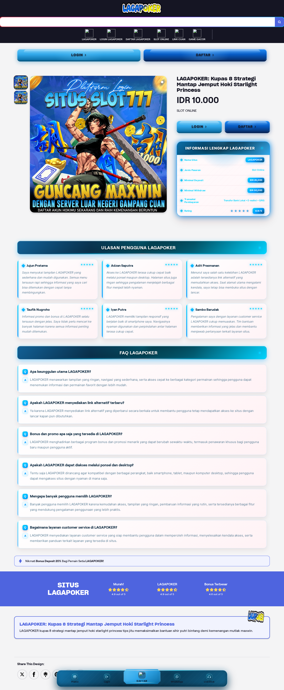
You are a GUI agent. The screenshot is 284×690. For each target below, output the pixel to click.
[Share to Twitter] (22, 674)
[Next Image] (163, 144)
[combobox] (137, 22)
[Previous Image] (33, 144)
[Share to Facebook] (34, 674)
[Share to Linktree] (46, 674)
